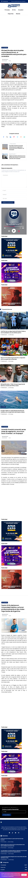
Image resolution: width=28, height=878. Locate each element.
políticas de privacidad (16, 874)
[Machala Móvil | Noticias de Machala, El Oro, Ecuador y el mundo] (14, 5)
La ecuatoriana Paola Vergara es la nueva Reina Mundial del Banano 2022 (14, 857)
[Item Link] (14, 320)
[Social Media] (9, 833)
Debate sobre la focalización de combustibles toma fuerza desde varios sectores (13, 845)
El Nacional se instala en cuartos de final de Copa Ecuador (12, 839)
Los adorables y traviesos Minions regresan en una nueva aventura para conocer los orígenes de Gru (14, 851)
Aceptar (24, 874)
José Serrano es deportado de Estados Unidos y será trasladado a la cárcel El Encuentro (13, 331)
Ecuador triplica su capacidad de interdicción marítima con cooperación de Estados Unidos (13, 411)
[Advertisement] (14, 29)
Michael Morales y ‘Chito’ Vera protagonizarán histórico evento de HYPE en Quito (13, 384)
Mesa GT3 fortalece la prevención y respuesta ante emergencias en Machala (13, 358)
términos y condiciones (8, 876)
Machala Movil (5, 59)
